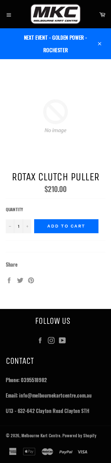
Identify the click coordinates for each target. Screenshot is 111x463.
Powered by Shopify (79, 435)
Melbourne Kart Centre (40, 435)
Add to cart (66, 226)
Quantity (14, 209)
